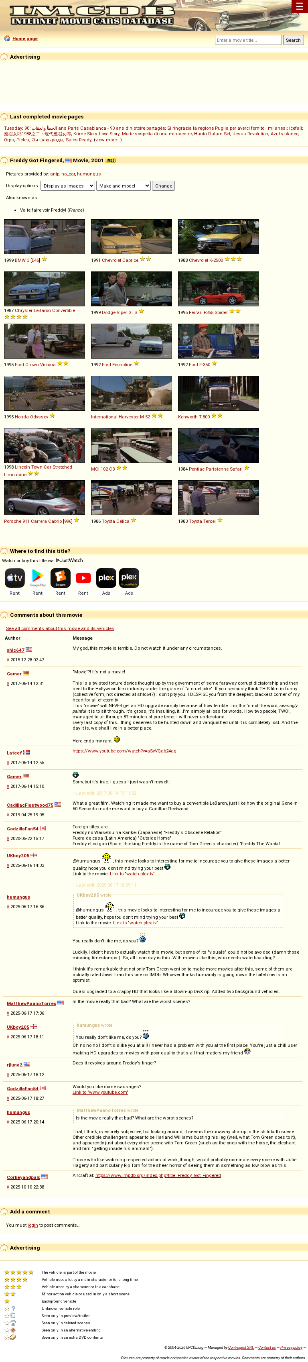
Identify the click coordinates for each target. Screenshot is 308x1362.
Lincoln (22, 467)
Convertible (63, 310)
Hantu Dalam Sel (212, 134)
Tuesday (13, 128)
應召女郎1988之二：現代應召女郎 (37, 134)
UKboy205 (18, 855)
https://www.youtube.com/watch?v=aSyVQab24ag (124, 751)
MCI (95, 469)
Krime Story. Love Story (96, 134)
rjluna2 (14, 1065)
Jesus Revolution (250, 134)
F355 (208, 312)
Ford (19, 364)
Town (37, 467)
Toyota (108, 521)
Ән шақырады (47, 140)
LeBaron (42, 310)
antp (54, 174)
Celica (123, 521)
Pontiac (197, 469)
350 (206, 364)
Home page (25, 38)
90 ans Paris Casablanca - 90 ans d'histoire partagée (94, 128)
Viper (122, 312)
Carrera (39, 521)
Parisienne (217, 469)
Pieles (22, 140)
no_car (68, 174)
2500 (218, 260)
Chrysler (23, 310)
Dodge (109, 312)
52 (147, 417)
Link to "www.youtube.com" (100, 1092)
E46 (35, 260)
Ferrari (196, 312)
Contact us (267, 1347)
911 (26, 521)
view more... (107, 140)
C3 (112, 469)
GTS (132, 312)
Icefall (295, 128)
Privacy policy (291, 1347)
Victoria (48, 364)
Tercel (209, 521)
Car (47, 467)
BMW (20, 260)
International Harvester (115, 417)
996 (67, 521)
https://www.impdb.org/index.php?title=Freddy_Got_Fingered (158, 1175)
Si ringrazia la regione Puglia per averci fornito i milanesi (227, 128)
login (33, 1225)
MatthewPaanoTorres (31, 1003)
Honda (22, 417)
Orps (9, 140)
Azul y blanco (284, 134)
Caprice (130, 260)
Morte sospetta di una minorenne (157, 134)
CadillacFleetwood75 (30, 805)
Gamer (14, 674)
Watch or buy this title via (28, 560)
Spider (221, 312)
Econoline (122, 364)
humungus (89, 174)
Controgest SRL (241, 1347)
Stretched (62, 467)
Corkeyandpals (23, 1177)
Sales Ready (78, 140)
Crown (32, 364)
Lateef (14, 753)
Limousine (15, 474)
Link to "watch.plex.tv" (132, 874)
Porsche (12, 521)
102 (104, 469)
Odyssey (39, 417)
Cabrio (55, 521)
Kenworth (188, 417)
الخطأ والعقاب (44, 128)
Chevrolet (111, 260)
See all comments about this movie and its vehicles (60, 628)
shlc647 (15, 650)
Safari (236, 469)
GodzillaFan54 (22, 829)
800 (206, 417)
